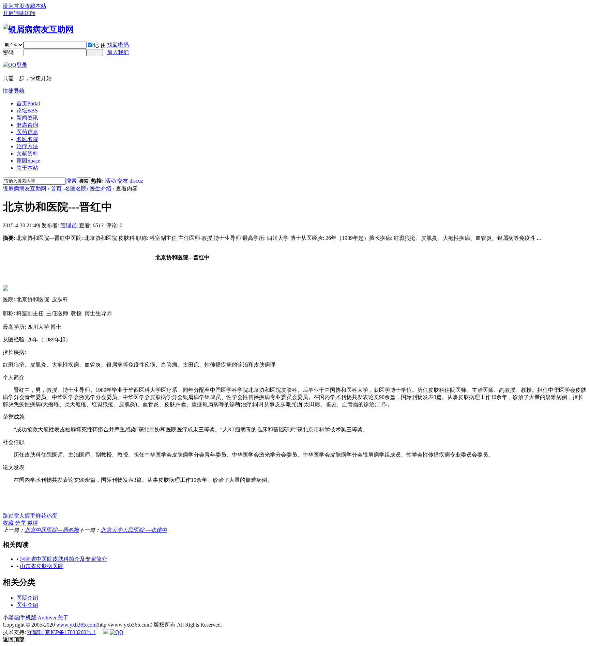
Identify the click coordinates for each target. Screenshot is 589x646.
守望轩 (35, 632)
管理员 (68, 225)
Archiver (47, 617)
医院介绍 (27, 598)
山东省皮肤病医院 (41, 566)
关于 (63, 617)
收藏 (8, 523)
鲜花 (40, 516)
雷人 (19, 516)
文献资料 (27, 153)
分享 (20, 523)
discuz (136, 181)
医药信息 (27, 132)
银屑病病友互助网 (24, 188)
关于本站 (27, 168)
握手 (30, 516)
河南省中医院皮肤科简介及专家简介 (63, 559)
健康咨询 (27, 125)
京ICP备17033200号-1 (70, 632)
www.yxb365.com (76, 625)
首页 (28, 103)
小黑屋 (11, 617)
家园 (28, 161)
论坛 (27, 110)
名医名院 (27, 139)
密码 (8, 52)
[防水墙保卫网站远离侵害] (105, 632)
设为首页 (14, 6)
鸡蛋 (51, 516)
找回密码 (118, 45)
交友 (122, 181)
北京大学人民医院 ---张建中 (134, 530)
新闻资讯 (27, 118)
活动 (110, 181)
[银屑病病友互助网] (38, 29)
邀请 (32, 523)
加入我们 (118, 52)
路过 (8, 516)
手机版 (28, 617)
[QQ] (116, 632)
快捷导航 (14, 91)
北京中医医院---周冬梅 (52, 530)
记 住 (99, 45)
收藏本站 (35, 6)
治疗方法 (27, 146)
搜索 (71, 181)
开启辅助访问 (19, 13)
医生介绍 (100, 188)
